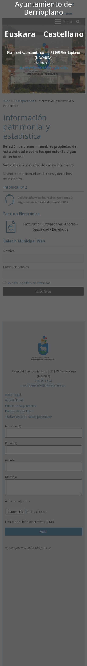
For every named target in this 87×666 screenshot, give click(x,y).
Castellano (63, 34)
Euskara (20, 34)
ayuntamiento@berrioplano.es (43, 68)
